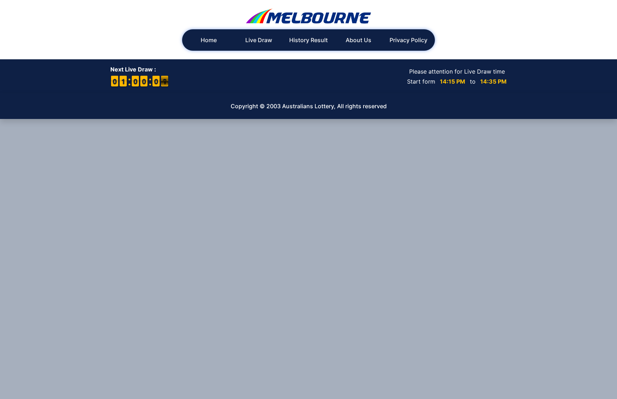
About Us (358, 40)
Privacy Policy (408, 40)
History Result (308, 40)
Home (209, 40)
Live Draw (258, 40)
